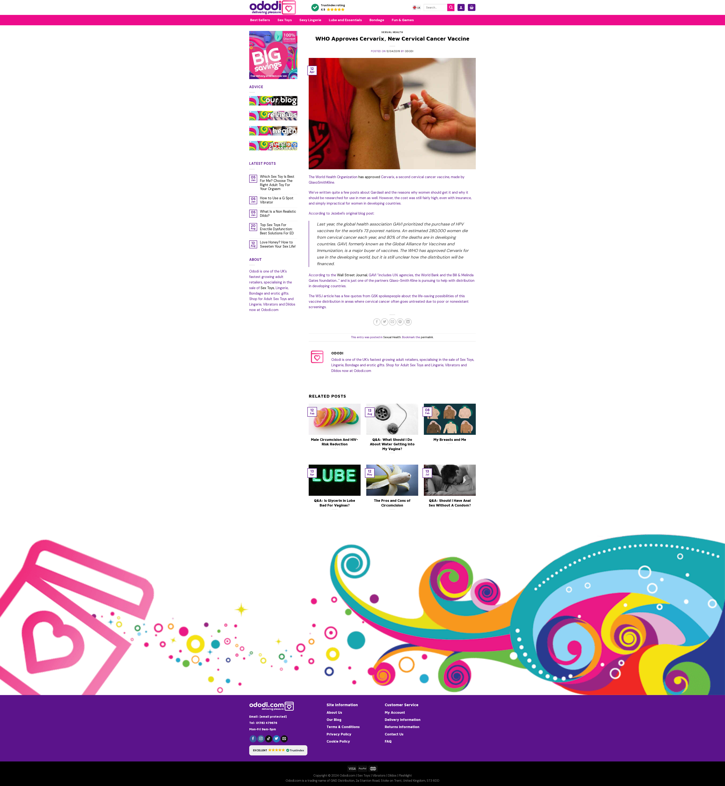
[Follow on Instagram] (261, 738)
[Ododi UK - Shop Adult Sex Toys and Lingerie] (276, 7)
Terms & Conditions (343, 727)
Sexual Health (392, 32)
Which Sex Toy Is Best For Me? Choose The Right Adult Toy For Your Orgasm (277, 183)
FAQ (388, 741)
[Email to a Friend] (392, 322)
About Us (334, 712)
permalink (427, 337)
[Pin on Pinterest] (400, 322)
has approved (369, 177)
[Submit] (450, 7)
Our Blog (334, 719)
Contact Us (394, 734)
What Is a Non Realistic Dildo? (278, 214)
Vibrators (379, 776)
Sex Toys (267, 288)
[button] (328, 7)
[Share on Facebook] (376, 322)
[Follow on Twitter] (276, 738)
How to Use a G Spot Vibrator (276, 200)
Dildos (392, 776)
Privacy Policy (339, 734)
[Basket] (471, 7)
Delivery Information (402, 719)
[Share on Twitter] (384, 322)
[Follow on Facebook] (253, 738)
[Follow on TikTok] (268, 738)
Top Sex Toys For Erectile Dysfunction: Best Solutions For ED (277, 229)
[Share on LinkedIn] (408, 322)
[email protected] (273, 716)
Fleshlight (405, 776)
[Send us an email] (284, 738)
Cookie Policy (338, 741)
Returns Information (402, 727)
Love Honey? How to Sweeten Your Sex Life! (277, 244)
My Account (395, 712)
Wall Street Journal (352, 275)
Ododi (409, 51)
